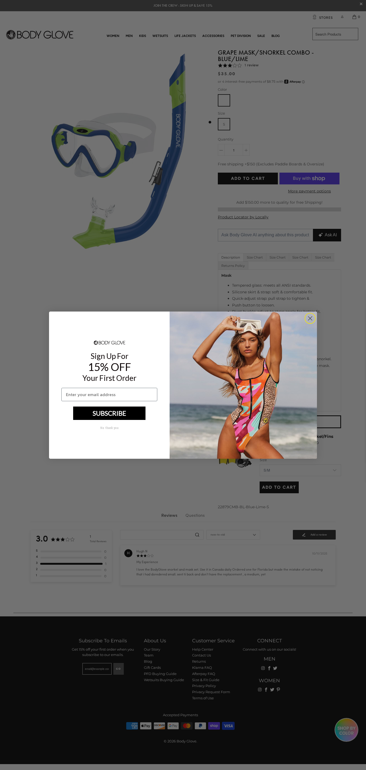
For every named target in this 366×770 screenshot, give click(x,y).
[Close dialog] (310, 318)
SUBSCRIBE (109, 413)
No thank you (109, 428)
